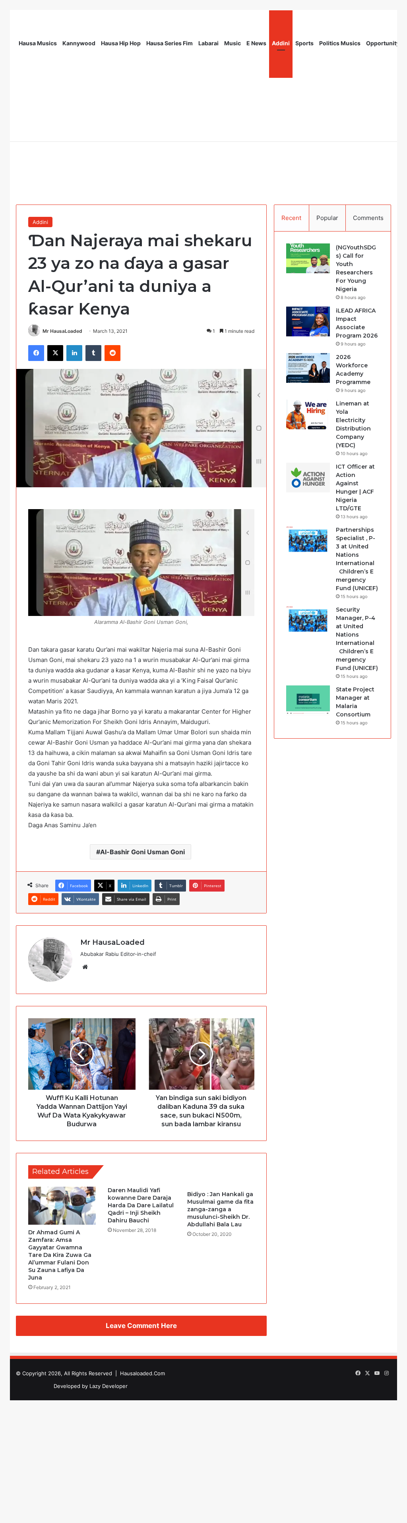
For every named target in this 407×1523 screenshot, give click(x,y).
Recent (291, 218)
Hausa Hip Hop (121, 43)
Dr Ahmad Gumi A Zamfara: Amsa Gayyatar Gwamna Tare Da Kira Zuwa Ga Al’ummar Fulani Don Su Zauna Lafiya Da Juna (59, 1255)
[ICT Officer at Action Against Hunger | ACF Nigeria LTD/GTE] (308, 477)
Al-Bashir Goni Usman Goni (142, 852)
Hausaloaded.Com (142, 1373)
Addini (281, 43)
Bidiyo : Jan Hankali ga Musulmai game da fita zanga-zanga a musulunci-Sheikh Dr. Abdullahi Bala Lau (220, 1209)
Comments (368, 218)
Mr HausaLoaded (62, 331)
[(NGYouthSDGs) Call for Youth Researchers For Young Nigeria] (308, 258)
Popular (327, 218)
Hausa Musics (38, 43)
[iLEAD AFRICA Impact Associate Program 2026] (308, 321)
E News (256, 43)
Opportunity (382, 43)
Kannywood (78, 43)
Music (232, 43)
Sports (304, 43)
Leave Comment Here (141, 1326)
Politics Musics (339, 43)
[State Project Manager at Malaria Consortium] (308, 700)
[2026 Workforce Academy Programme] (308, 368)
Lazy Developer (108, 1386)
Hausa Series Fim (169, 43)
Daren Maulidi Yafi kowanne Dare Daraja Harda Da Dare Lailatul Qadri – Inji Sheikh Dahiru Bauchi (141, 1205)
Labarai (208, 43)
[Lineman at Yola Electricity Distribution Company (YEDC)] (308, 414)
